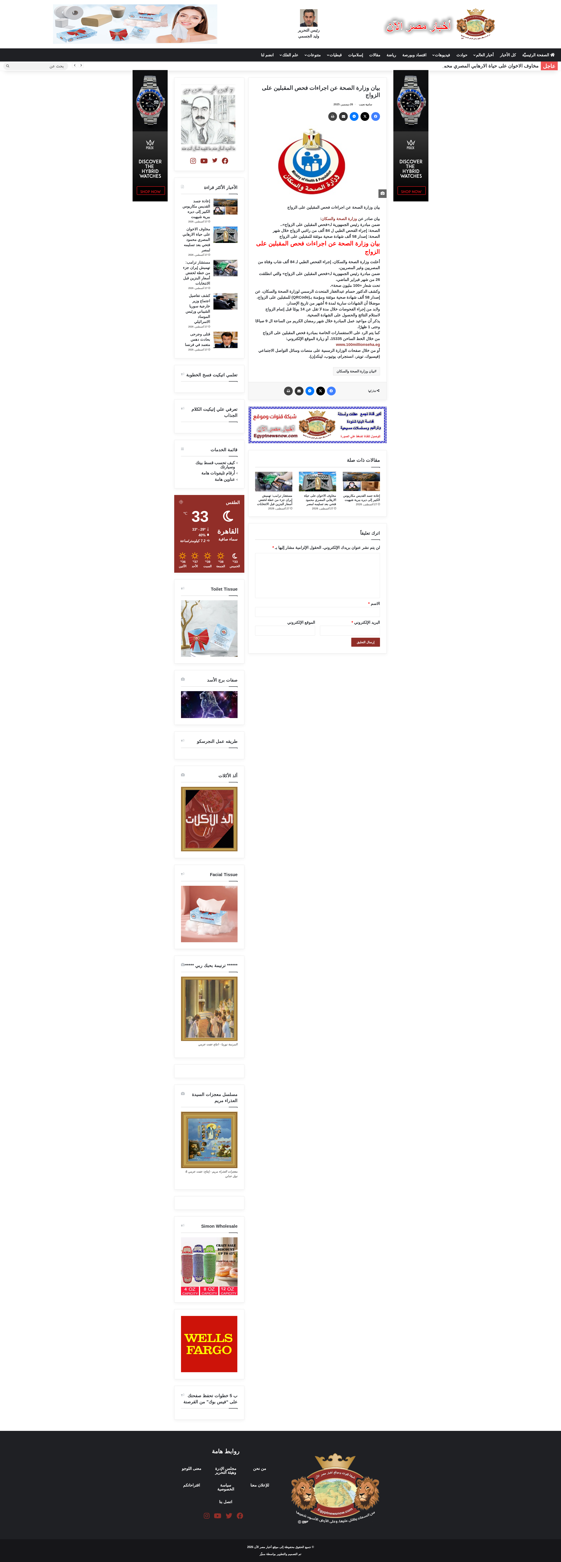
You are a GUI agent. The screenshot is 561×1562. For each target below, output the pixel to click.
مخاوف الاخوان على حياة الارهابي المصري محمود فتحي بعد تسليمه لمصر (465, 66)
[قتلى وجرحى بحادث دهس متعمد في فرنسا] (225, 340)
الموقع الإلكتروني (301, 622)
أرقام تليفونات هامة (218, 473)
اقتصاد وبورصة (414, 55)
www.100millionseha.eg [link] (358, 344)
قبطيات (336, 55)
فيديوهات (442, 55)
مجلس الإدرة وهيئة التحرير (225, 1470)
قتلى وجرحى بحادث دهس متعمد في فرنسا (197, 339)
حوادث (461, 55)
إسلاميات (355, 55)
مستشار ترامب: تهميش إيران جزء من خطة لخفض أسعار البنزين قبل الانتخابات (274, 500)
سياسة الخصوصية (225, 1487)
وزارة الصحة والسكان (339, 219)
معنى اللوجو (191, 1468)
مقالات (374, 55)
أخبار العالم (485, 55)
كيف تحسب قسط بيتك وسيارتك (215, 464)
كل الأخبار (508, 55)
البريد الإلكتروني (366, 622)
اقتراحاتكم (191, 1485)
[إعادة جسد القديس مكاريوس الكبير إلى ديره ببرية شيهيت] (361, 481)
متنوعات (314, 55)
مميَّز (263, 1554)
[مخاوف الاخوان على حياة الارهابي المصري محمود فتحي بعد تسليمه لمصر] (317, 481)
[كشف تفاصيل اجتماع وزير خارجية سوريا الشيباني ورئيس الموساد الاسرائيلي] (225, 301)
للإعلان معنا (259, 1485)
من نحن (259, 1468)
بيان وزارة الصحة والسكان (356, 371)
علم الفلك (290, 55)
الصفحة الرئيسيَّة (536, 55)
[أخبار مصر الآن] (440, 24)
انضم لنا (267, 55)
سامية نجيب (365, 104)
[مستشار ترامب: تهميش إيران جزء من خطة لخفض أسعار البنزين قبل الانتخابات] (273, 481)
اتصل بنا (225, 1502)
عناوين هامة (225, 479)
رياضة (391, 55)
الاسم (374, 603)
